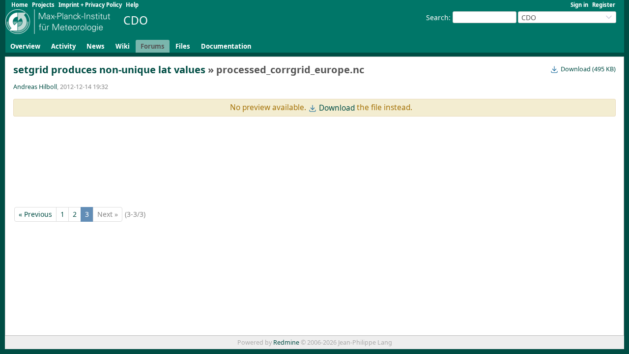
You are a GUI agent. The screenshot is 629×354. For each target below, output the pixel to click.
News (95, 46)
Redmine (286, 342)
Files (182, 46)
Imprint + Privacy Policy (90, 4)
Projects (43, 4)
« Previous (35, 214)
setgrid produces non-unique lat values (109, 69)
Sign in (579, 4)
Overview (25, 46)
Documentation (226, 46)
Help (132, 4)
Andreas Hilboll (35, 87)
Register (603, 4)
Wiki (122, 46)
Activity (63, 46)
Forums (153, 46)
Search (437, 17)
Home (19, 4)
